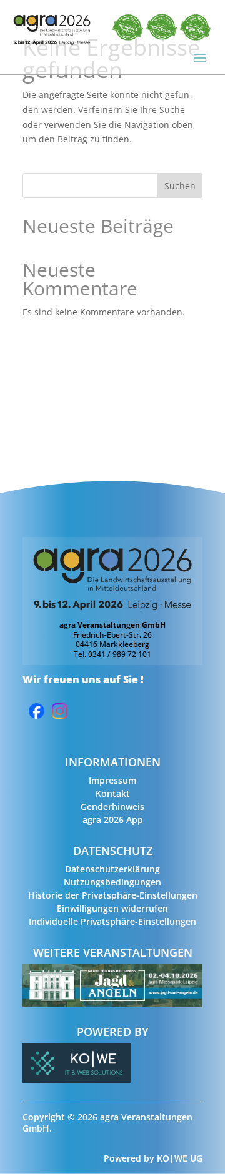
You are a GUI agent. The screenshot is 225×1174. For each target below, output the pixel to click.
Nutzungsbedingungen (112, 882)
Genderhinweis (112, 806)
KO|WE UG (179, 1158)
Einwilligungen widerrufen (112, 908)
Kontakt (113, 793)
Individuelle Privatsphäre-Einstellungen (112, 921)
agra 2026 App (112, 820)
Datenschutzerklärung (112, 869)
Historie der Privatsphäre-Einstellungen (113, 895)
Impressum (112, 780)
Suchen (180, 186)
